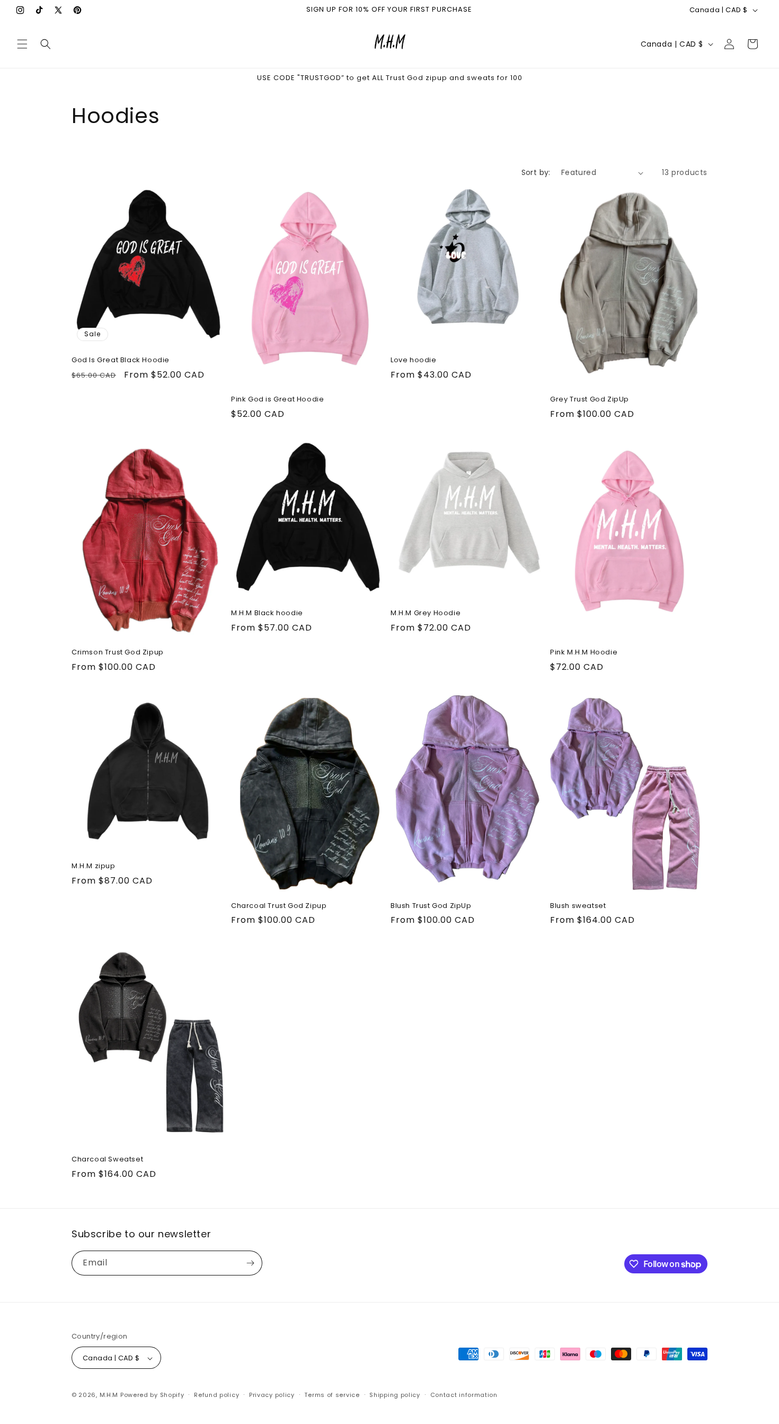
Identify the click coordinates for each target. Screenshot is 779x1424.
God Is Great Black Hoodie (121, 360)
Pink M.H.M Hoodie (583, 653)
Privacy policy (272, 1395)
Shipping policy (394, 1395)
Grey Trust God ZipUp (589, 399)
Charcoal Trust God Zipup (278, 906)
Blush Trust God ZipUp (431, 906)
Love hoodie (414, 360)
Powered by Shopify (152, 1395)
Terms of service (331, 1395)
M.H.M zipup (94, 866)
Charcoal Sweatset (107, 1159)
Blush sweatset (578, 906)
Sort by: (536, 172)
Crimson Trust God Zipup (118, 653)
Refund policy (216, 1395)
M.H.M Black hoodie (267, 613)
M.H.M (109, 1395)
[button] (22, 44)
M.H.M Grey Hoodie (426, 613)
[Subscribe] (250, 1263)
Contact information (464, 1395)
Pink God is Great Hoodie (277, 399)
